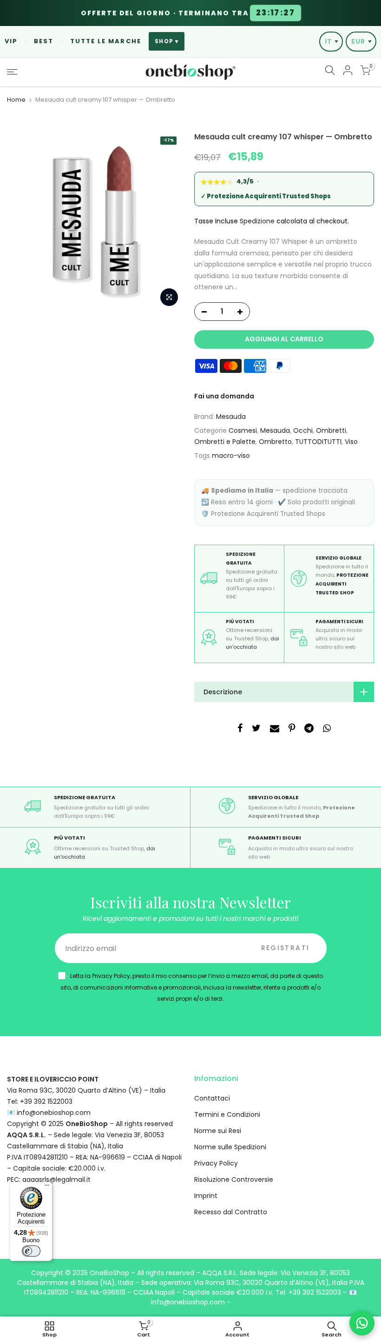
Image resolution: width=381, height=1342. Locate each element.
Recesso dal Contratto (230, 1212)
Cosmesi (243, 430)
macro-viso (231, 455)
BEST (43, 41)
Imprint (205, 1195)
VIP (11, 41)
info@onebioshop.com (54, 1112)
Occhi (303, 430)
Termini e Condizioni (227, 1114)
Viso (351, 441)
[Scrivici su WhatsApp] (361, 1322)
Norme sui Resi (217, 1130)
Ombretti (331, 430)
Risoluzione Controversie (233, 1179)
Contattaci (212, 1098)
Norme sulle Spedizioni (230, 1147)
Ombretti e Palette (225, 441)
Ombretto (275, 441)
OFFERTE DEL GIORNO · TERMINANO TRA (188, 13)
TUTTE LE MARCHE (105, 41)
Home (16, 100)
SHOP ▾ (166, 41)
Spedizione (257, 221)
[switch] (31, 1251)
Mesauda (231, 416)
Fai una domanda (224, 396)
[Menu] (47, 1187)
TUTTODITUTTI (318, 441)
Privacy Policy (216, 1163)
